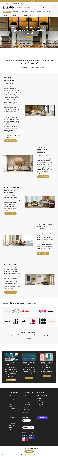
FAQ (24, 407)
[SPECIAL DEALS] (46, 357)
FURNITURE (25, 11)
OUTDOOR (6, 15)
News (10, 404)
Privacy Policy (40, 404)
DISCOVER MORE (10, 140)
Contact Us (25, 395)
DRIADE (10, 427)
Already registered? (29, 454)
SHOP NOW (29, 378)
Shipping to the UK (27, 402)
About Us (11, 395)
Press (10, 406)
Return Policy (40, 402)
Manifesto (11, 402)
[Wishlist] (50, 7)
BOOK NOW (29, 339)
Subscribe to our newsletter (26, 410)
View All (10, 432)
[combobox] (30, 7)
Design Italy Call (12, 397)
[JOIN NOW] (29, 32)
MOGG (10, 429)
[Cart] (54, 7)
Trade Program (12, 400)
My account (25, 412)
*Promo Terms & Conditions (40, 398)
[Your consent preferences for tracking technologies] (2, 454)
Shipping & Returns (27, 400)
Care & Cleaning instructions (26, 405)
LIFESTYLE (14, 15)
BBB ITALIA (11, 425)
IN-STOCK (32, 15)
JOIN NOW (29, 451)
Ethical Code (12, 408)
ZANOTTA (11, 431)
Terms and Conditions (42, 395)
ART (20, 15)
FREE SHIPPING (16, 11)
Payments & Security (27, 397)
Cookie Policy (40, 405)
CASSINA (11, 420)
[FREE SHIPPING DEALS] (29, 357)
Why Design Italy (13, 399)
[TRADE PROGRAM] (11, 357)
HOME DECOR (47, 11)
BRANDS (26, 15)
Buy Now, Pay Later (27, 399)
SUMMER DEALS (7, 11)
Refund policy (40, 400)
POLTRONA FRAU (13, 421)
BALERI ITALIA (12, 423)
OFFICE (32, 11)
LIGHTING (38, 11)
